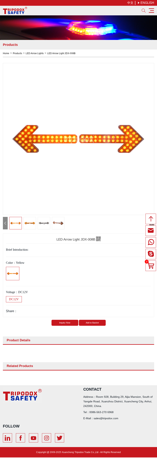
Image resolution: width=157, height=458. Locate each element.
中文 (130, 2)
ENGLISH (145, 2)
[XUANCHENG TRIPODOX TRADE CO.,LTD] (15, 10)
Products (17, 53)
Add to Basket (92, 323)
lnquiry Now (64, 323)
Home (6, 53)
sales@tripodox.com (106, 418)
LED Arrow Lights (35, 53)
